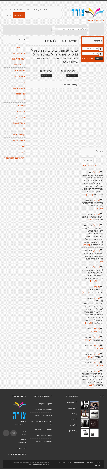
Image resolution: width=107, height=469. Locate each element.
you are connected (45, 421)
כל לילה (22, 100)
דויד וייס (72, 419)
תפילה (50, 436)
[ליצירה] (96, 172)
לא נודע (22, 146)
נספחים (18, 9)
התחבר (98, 58)
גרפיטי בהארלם (19, 53)
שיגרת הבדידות (19, 76)
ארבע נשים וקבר (18, 88)
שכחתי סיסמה (88, 58)
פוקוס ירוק (48, 410)
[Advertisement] (27, 29)
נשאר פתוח (20, 117)
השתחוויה (48, 441)
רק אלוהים (21, 105)
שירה (73, 414)
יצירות (9, 15)
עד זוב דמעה (20, 47)
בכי (24, 129)
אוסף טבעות (20, 70)
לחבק (50, 404)
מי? (23, 82)
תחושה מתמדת (18, 140)
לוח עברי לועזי (21, 448)
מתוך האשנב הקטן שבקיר (14, 158)
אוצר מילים (48, 415)
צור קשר (7, 9)
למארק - (72, 425)
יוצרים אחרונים (66, 462)
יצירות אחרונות (79, 462)
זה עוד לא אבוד (19, 123)
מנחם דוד (38, 410)
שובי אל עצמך (19, 65)
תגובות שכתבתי (89, 165)
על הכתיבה (48, 430)
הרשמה (28, 9)
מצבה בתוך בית (18, 59)
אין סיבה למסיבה (18, 134)
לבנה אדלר (37, 430)
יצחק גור (42, 404)
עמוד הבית (18, 15)
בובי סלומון (71, 408)
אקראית (37, 9)
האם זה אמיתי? (18, 111)
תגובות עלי (87, 160)
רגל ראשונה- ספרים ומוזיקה (17, 454)
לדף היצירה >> (46, 75)
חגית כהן (72, 431)
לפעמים (22, 152)
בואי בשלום (71, 402)
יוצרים (48, 9)
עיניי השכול (20, 94)
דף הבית (98, 462)
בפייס (17, 424)
